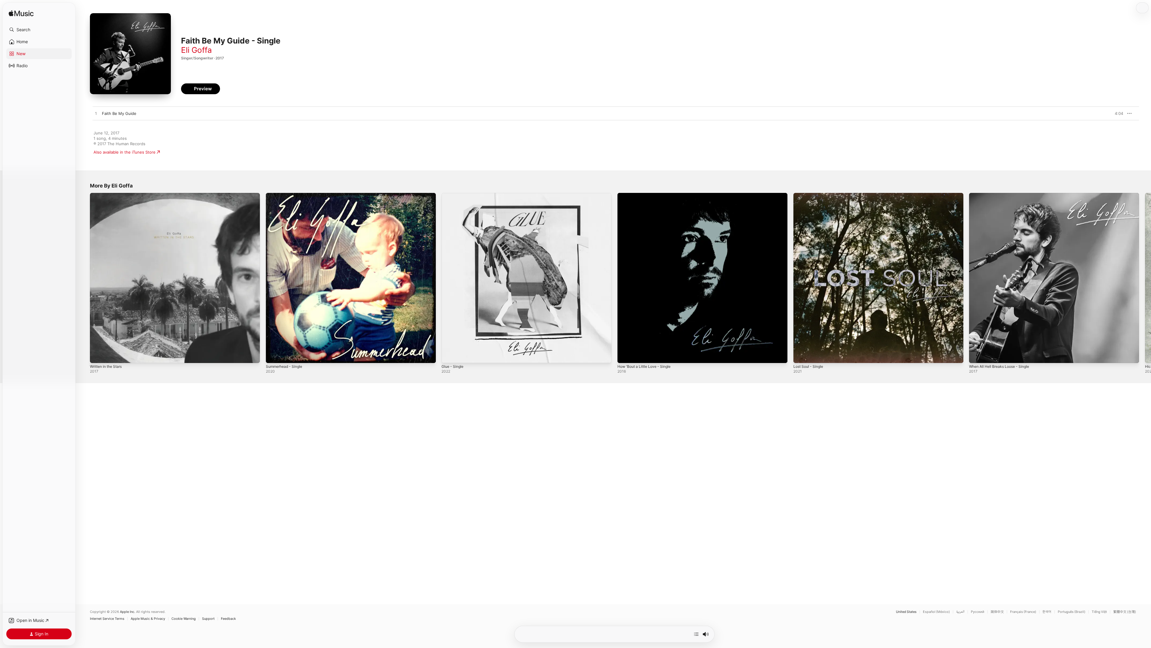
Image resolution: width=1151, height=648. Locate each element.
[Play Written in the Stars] (97, 355)
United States (906, 612)
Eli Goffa (196, 50)
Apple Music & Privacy (148, 618)
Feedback (228, 618)
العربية (960, 612)
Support (208, 618)
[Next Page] (1145, 278)
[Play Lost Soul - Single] (800, 355)
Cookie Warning (183, 618)
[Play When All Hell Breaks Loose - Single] (976, 355)
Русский (977, 612)
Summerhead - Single (286, 195)
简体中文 (997, 612)
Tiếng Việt (1099, 612)
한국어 (1046, 612)
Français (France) (1023, 612)
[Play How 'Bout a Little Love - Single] (624, 355)
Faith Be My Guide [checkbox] (119, 113)
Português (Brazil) (1071, 612)
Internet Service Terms (107, 618)
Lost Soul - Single (809, 195)
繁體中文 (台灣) (1124, 612)
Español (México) (936, 612)
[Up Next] (696, 634)
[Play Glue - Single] (449, 355)
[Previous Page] (84, 278)
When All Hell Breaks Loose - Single (1002, 195)
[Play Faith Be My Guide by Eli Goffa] (96, 113)
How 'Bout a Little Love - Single (647, 195)
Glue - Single (454, 195)
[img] (21, 13)
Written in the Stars (108, 195)
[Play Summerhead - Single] (273, 355)
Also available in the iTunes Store (125, 152)
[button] (39, 30)
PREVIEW (1116, 113)
